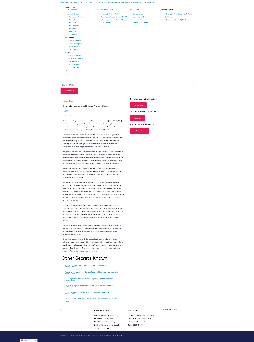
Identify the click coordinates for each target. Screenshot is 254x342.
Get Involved (134, 10)
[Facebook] (164, 315)
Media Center (69, 52)
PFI (65, 73)
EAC (64, 231)
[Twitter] (172, 315)
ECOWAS (118, 228)
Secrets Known (68, 101)
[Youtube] (180, 315)
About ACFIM (69, 7)
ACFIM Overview (70, 10)
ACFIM (67, 111)
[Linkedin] (188, 315)
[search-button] (62, 78)
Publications (69, 38)
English (26, 340)
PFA (65, 70)
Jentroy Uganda (116, 335)
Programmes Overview (105, 10)
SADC (71, 231)
